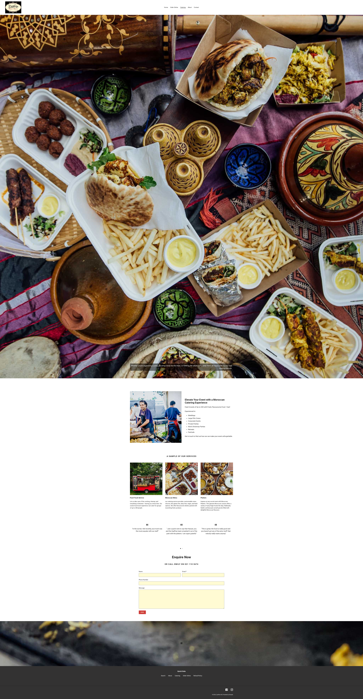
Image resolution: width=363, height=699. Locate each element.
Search (163, 676)
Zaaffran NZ (219, 694)
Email (184, 571)
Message (142, 588)
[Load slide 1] (181, 548)
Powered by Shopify (228, 694)
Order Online (187, 676)
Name (141, 571)
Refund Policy (198, 676)
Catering (177, 676)
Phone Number (143, 580)
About (170, 676)
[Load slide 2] (182, 548)
